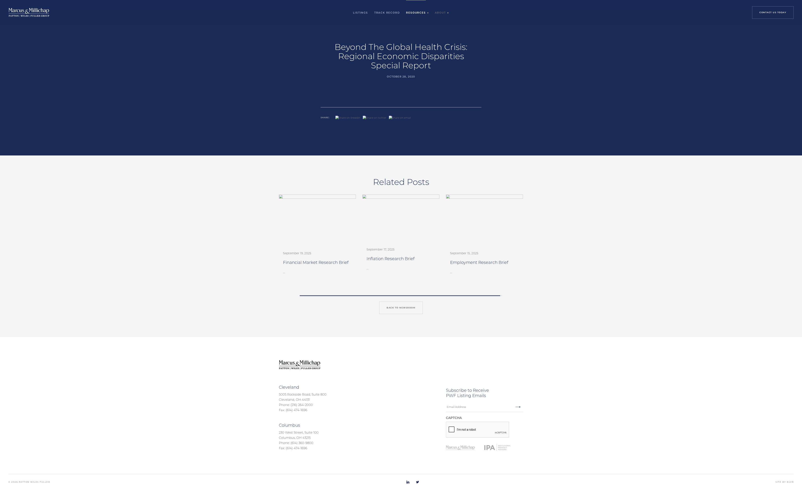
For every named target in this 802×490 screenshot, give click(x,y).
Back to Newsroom (401, 307)
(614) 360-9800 (302, 443)
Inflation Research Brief (391, 258)
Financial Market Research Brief (316, 262)
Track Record (387, 12)
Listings (360, 12)
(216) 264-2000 (302, 405)
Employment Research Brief (479, 262)
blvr (790, 482)
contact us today (772, 12)
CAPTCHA (454, 418)
